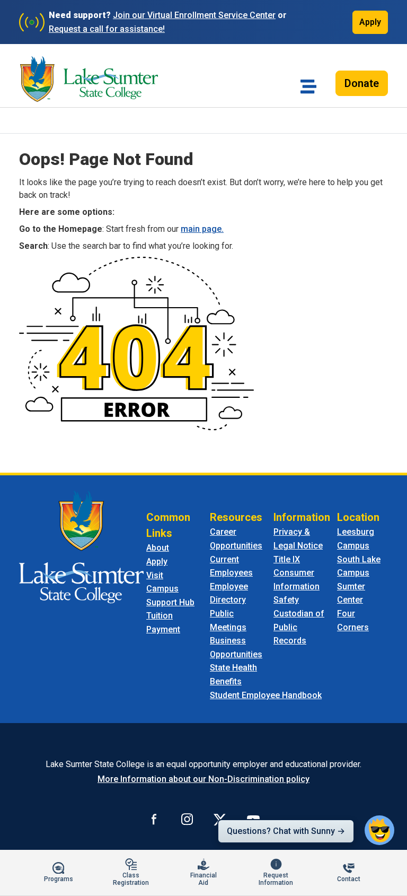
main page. (202, 229)
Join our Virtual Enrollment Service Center (194, 15)
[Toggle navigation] (308, 86)
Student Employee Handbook (266, 695)
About (157, 548)
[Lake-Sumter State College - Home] (89, 79)
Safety (286, 600)
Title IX (286, 559)
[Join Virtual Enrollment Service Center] (32, 22)
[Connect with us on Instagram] (187, 819)
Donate (361, 83)
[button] (379, 830)
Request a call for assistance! (107, 29)
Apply (370, 22)
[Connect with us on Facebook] (154, 819)
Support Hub (170, 602)
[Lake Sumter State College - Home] (81, 547)
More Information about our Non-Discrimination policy (203, 779)
